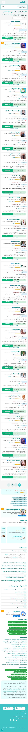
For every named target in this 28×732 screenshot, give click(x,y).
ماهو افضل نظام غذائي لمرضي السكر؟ (17, 598)
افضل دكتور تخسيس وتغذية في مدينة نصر (17, 631)
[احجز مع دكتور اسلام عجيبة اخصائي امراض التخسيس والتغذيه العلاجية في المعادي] (23, 353)
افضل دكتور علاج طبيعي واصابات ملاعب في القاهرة (16, 670)
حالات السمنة (15, 557)
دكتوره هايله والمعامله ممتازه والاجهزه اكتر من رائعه (17, 534)
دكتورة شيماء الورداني (17, 536)
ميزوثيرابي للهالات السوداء (13, 661)
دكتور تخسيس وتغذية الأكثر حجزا (20, 499)
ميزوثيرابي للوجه (23, 662)
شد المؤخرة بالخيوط (15, 650)
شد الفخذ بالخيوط (23, 650)
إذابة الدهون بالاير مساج (16, 639)
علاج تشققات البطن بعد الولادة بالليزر (19, 655)
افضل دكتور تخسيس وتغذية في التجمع (17, 633)
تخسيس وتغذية (19, 28)
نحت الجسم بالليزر (23, 664)
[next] (8, 485)
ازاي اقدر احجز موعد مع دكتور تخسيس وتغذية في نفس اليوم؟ (13, 566)
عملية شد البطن (8, 657)
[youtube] (17, 720)
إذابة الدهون (24, 639)
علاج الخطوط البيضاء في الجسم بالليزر (10, 652)
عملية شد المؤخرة (23, 661)
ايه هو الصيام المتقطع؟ (19, 592)
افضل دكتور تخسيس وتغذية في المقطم (17, 625)
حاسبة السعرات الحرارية (22, 718)
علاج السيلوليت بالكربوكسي (21, 653)
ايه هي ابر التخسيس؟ (20, 601)
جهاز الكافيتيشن (6, 641)
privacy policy (22, 728)
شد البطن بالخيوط (8, 643)
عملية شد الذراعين (15, 659)
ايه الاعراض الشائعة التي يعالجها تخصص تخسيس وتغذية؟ (13, 589)
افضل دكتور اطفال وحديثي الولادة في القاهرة (17, 677)
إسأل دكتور (16, 616)
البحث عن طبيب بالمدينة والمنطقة (19, 716)
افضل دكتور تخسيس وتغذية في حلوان (18, 628)
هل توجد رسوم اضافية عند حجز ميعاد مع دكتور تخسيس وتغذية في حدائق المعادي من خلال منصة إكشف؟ (14, 576)
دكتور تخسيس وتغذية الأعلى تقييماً (19, 498)
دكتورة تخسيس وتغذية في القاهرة (10, 691)
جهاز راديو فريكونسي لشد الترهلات (20, 643)
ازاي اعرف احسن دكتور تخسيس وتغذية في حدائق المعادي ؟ (13, 563)
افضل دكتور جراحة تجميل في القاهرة (19, 679)
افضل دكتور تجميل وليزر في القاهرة (19, 674)
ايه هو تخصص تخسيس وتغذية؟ (18, 551)
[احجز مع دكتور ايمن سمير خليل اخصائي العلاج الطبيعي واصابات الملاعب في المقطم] (23, 397)
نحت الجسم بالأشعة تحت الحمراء (12, 662)
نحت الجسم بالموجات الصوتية (13, 664)
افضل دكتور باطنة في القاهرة (20, 672)
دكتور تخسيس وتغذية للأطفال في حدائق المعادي (16, 690)
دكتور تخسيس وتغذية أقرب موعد (20, 505)
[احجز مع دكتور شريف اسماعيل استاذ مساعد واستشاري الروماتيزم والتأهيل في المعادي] (23, 134)
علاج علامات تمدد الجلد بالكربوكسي (20, 657)
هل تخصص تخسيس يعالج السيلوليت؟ (17, 604)
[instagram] (14, 720)
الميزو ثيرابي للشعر (23, 641)
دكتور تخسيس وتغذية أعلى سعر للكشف (19, 503)
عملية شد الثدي (24, 659)
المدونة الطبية (23, 711)
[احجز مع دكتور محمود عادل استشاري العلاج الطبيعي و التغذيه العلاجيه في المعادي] (23, 90)
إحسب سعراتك (22, 515)
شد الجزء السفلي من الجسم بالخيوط (20, 648)
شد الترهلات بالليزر (23, 644)
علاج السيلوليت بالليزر (11, 653)
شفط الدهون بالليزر (23, 652)
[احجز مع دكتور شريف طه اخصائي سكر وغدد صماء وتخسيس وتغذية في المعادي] (23, 310)
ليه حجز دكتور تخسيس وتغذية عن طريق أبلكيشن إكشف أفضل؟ (12, 569)
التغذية (6, 554)
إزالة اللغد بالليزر (8, 639)
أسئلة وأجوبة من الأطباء (21, 714)
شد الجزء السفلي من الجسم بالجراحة (20, 646)
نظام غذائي (4, 664)
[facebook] (11, 720)
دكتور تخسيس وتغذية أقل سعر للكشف (19, 501)
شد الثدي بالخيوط (15, 644)
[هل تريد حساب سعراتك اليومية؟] (23, 512)
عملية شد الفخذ (8, 659)
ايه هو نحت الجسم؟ (20, 595)
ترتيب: (24, 18)
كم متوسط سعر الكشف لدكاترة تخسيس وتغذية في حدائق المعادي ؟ (13, 572)
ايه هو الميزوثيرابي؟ (20, 607)
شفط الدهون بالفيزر (6, 650)
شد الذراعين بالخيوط (8, 648)
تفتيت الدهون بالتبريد (14, 641)
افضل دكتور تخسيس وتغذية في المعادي (17, 622)
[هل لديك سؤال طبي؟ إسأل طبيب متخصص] (23, 614)
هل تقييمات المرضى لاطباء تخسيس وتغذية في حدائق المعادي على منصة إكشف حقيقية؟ (12, 581)
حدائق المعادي (13, 6)
